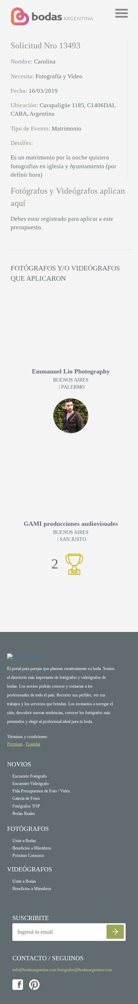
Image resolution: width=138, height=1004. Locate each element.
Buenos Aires (70, 380)
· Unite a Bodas (23, 840)
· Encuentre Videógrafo (29, 783)
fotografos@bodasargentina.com (84, 969)
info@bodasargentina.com (34, 969)
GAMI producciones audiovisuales (71, 524)
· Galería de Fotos (25, 798)
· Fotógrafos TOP (25, 806)
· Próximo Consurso (27, 855)
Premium (14, 744)
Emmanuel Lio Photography (71, 371)
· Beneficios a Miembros (30, 848)
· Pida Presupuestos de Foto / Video (40, 791)
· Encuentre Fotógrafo (28, 776)
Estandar (33, 744)
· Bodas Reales (22, 813)
